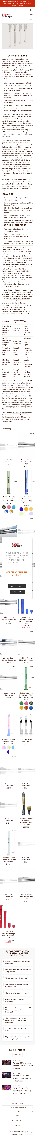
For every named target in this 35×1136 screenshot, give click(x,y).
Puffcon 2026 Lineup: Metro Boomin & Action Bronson (23, 1065)
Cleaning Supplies (11, 407)
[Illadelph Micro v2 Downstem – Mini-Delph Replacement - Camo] (31, 703)
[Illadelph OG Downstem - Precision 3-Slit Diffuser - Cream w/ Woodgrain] (31, 509)
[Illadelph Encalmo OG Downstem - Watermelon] (9, 748)
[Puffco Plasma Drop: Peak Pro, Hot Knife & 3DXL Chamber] (6, 1087)
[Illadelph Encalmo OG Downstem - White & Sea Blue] (14, 748)
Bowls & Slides (12, 184)
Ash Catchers (23, 186)
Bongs (30, 184)
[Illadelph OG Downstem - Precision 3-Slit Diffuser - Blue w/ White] (21, 509)
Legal (17, 1116)
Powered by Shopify (17, 1134)
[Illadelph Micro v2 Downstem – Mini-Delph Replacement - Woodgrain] (26, 708)
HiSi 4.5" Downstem (12, 292)
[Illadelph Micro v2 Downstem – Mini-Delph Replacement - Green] (21, 703)
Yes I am (17, 592)
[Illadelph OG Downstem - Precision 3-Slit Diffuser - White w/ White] (26, 514)
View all (17, 1054)
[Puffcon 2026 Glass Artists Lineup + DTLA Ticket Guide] (6, 1075)
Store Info (17, 1120)
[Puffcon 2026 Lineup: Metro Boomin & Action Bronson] (6, 1062)
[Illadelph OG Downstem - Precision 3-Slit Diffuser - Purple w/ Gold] (31, 514)
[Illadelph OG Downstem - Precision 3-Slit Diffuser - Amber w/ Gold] (26, 509)
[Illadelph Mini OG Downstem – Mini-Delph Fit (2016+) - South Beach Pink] (9, 507)
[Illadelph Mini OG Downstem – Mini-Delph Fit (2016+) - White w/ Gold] (11, 512)
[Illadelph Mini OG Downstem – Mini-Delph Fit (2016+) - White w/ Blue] (6, 512)
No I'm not (17, 586)
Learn (17, 1111)
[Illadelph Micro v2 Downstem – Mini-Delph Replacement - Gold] (21, 708)
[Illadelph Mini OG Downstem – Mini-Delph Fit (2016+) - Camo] (4, 507)
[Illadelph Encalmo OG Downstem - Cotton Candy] (4, 748)
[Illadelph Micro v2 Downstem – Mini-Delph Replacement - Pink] (26, 703)
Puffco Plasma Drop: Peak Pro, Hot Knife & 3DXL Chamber (22, 1091)
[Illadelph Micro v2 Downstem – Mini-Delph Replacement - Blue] (31, 708)
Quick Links (17, 1103)
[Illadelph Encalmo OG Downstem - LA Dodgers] (9, 752)
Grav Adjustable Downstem (19, 299)
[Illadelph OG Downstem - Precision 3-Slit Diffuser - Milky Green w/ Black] (21, 514)
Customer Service (17, 1107)
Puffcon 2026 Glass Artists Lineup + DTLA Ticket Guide (22, 1078)
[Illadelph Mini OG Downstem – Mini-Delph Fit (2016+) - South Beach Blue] (14, 507)
